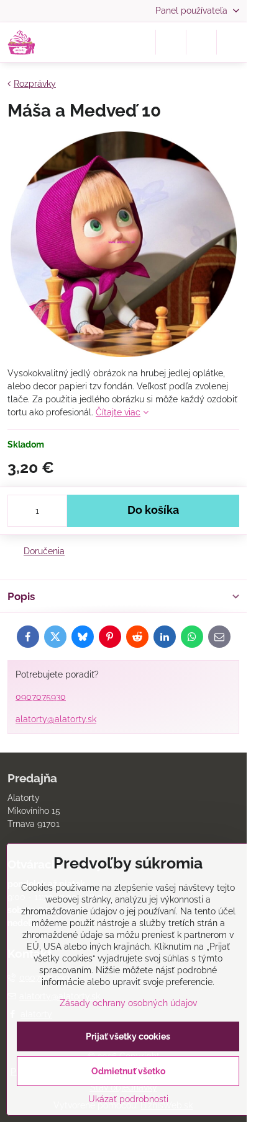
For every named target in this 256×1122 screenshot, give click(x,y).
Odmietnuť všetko (128, 1071)
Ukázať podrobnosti (128, 1099)
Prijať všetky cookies (128, 1036)
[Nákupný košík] (201, 42)
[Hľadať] (171, 42)
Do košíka (153, 510)
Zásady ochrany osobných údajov (128, 1003)
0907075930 (41, 697)
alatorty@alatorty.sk (56, 719)
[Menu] (232, 42)
